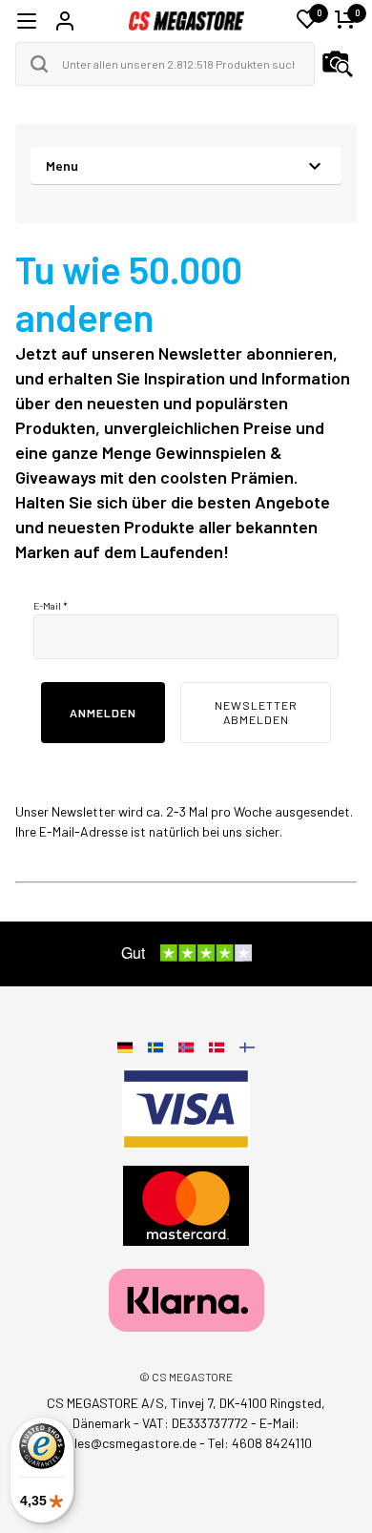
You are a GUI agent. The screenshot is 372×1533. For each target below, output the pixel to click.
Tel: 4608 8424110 (260, 1443)
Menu (62, 165)
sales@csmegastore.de (128, 1443)
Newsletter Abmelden (256, 712)
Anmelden (103, 712)
